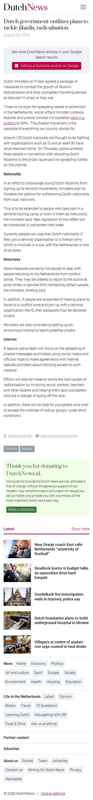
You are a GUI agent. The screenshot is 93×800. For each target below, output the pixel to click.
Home (21, 663)
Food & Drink (15, 724)
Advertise (60, 761)
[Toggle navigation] (83, 7)
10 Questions (46, 705)
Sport (38, 673)
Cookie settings (53, 793)
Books (10, 705)
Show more (80, 529)
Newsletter (13, 779)
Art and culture (17, 673)
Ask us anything (44, 724)
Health (36, 682)
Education (73, 682)
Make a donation (21, 509)
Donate (27, 761)
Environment (15, 682)
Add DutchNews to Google (58, 436)
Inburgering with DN (50, 715)
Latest (9, 529)
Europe (53, 673)
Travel (25, 705)
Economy (38, 663)
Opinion (65, 696)
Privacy (75, 770)
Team (42, 761)
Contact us (14, 770)
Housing (53, 682)
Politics (11, 448)
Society (27, 448)
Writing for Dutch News (46, 770)
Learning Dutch (17, 715)
